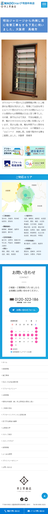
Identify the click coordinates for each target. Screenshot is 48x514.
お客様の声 (6, 428)
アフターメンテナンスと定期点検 (14, 415)
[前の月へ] (26, 321)
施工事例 (6, 375)
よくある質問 (7, 454)
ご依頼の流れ (7, 408)
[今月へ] (31, 321)
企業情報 (6, 395)
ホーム (5, 362)
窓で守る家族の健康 (10, 421)
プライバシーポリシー (10, 461)
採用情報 (6, 447)
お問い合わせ (7, 467)
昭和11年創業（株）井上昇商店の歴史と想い (18, 401)
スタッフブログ (8, 441)
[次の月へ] (36, 321)
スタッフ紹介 (7, 434)
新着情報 (6, 369)
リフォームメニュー (10, 388)
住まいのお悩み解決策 (10, 382)
